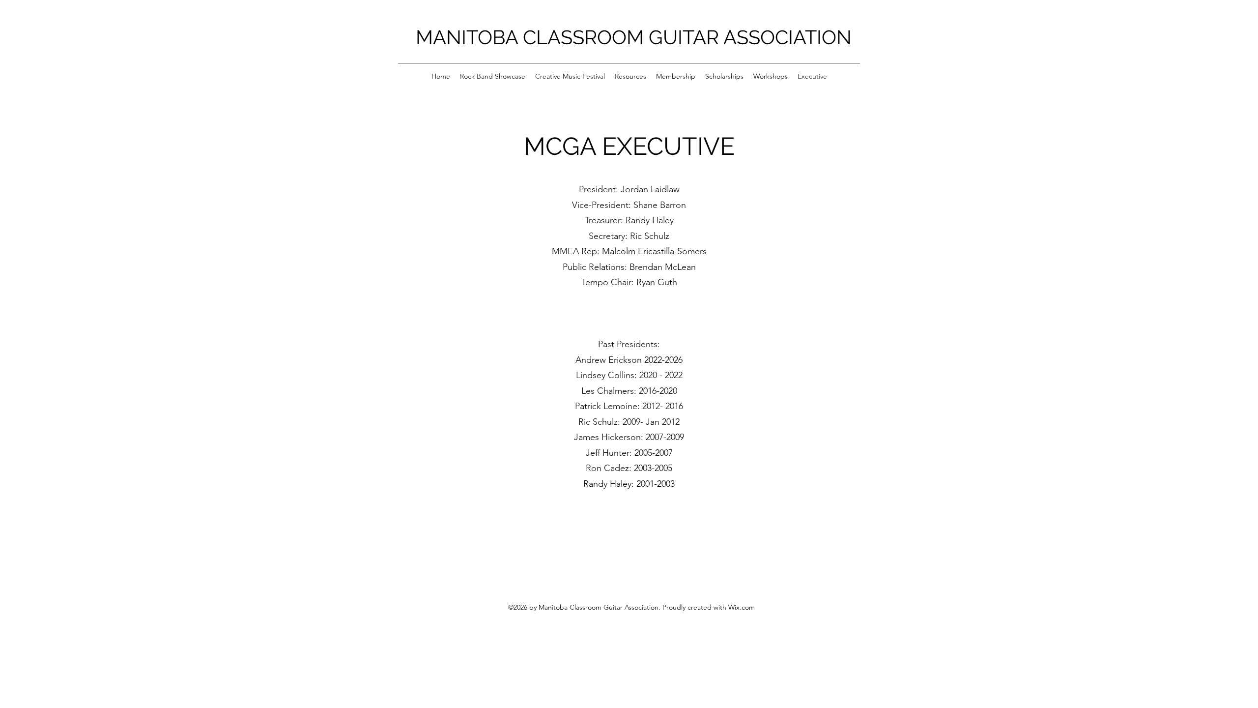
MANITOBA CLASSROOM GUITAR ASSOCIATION (634, 37)
